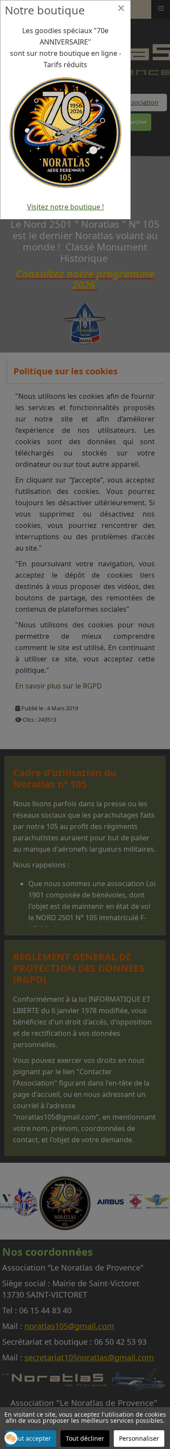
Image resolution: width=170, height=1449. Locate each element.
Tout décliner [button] (85, 1438)
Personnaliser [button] (139, 1438)
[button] (10, 1438)
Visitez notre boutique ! (65, 207)
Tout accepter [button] (31, 1438)
